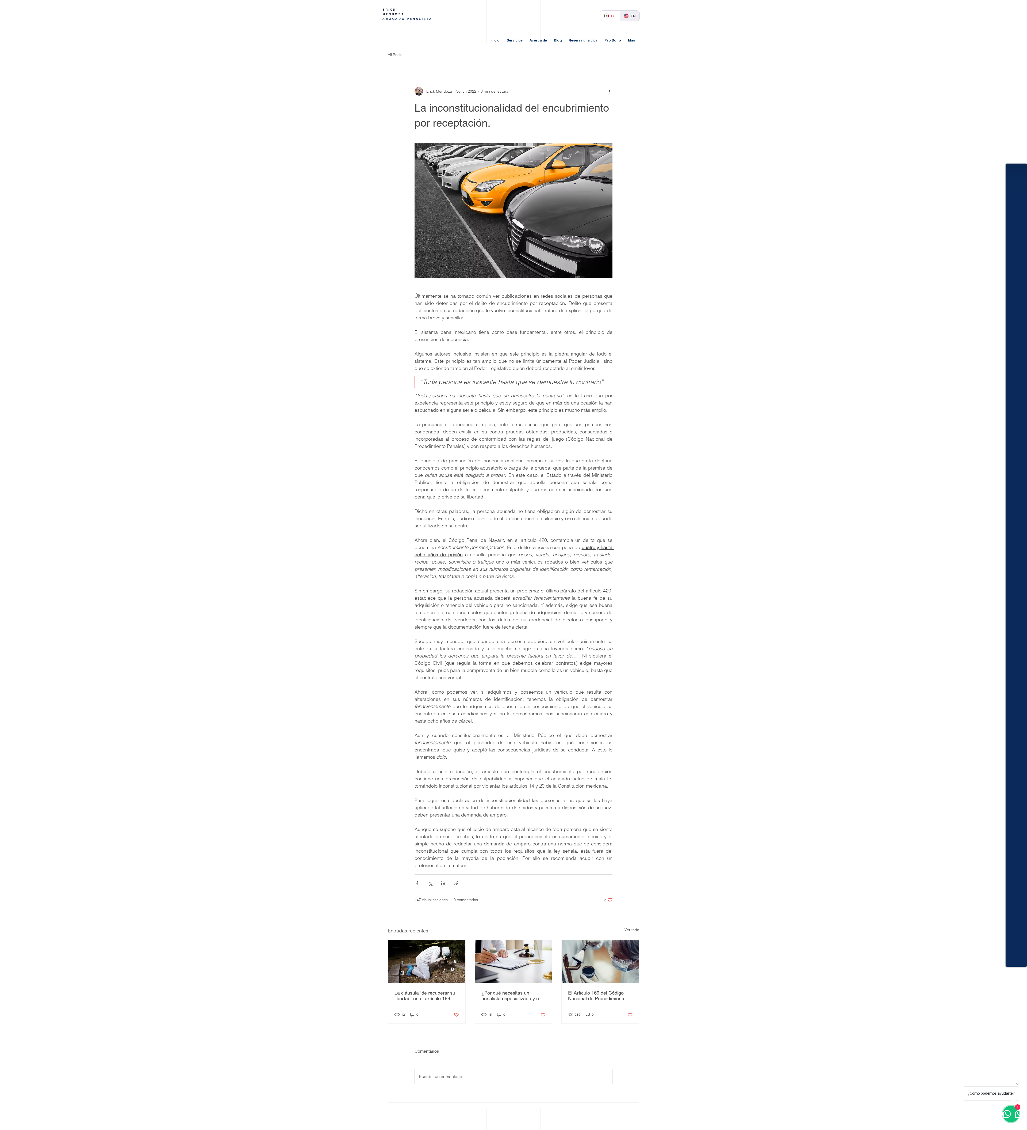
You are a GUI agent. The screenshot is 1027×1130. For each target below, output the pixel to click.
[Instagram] (1017, 42)
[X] (1017, 23)
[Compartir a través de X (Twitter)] (430, 883)
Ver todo (631, 929)
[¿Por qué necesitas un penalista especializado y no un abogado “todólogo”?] (513, 961)
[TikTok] (1017, 14)
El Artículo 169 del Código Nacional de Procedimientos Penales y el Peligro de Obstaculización (598, 995)
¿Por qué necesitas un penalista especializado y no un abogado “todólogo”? (511, 995)
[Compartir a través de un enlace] (456, 883)
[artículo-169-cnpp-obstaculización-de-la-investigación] (426, 961)
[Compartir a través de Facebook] (417, 883)
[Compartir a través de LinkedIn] (443, 883)
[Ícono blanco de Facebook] (1017, 32)
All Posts (395, 54)
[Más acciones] (609, 91)
